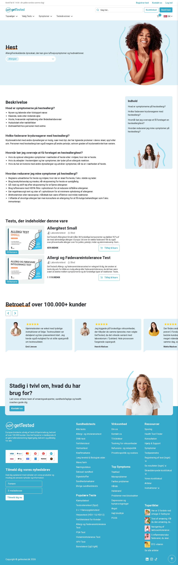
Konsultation (151, 438)
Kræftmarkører (83, 453)
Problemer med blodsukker (124, 495)
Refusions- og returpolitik (123, 448)
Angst (114, 508)
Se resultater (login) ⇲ (155, 465)
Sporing (148, 429)
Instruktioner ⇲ (152, 488)
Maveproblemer (119, 476)
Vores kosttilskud (153, 478)
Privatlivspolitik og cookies (124, 453)
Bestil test (166, 10)
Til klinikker (116, 438)
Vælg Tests (27, 16)
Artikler (148, 483)
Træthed (115, 472)
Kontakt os (157, 3)
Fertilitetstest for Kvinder (88, 519)
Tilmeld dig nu (14, 497)
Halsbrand (116, 491)
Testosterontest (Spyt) (87, 505)
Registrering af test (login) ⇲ (157, 459)
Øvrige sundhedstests (87, 486)
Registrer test (142, 3)
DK (169, 16)
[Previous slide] (8, 313)
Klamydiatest (82, 500)
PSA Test (80, 532)
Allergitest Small (62, 228)
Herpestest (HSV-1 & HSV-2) (90, 514)
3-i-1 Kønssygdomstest (87, 510)
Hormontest (82, 448)
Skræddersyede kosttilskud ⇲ (158, 472)
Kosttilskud (151, 10)
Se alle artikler (152, 550)
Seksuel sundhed (84, 472)
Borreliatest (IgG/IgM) (87, 546)
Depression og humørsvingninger (120, 502)
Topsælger (10, 16)
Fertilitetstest (82, 443)
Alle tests (81, 429)
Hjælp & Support (152, 443)
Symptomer (44, 16)
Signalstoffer (82, 476)
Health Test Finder (153, 434)
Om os (114, 429)
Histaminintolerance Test (88, 537)
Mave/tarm (81, 462)
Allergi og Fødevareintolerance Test (78, 258)
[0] (158, 16)
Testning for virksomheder (124, 443)
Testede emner (63, 16)
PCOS (114, 518)
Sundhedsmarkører (85, 481)
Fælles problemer (120, 481)
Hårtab (114, 486)
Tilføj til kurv (111, 248)
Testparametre (152, 453)
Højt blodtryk (117, 513)
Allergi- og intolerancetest (88, 434)
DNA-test (80, 438)
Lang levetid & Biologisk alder (90, 457)
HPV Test (80, 541)
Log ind (168, 3)
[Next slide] (15, 313)
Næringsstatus (83, 467)
